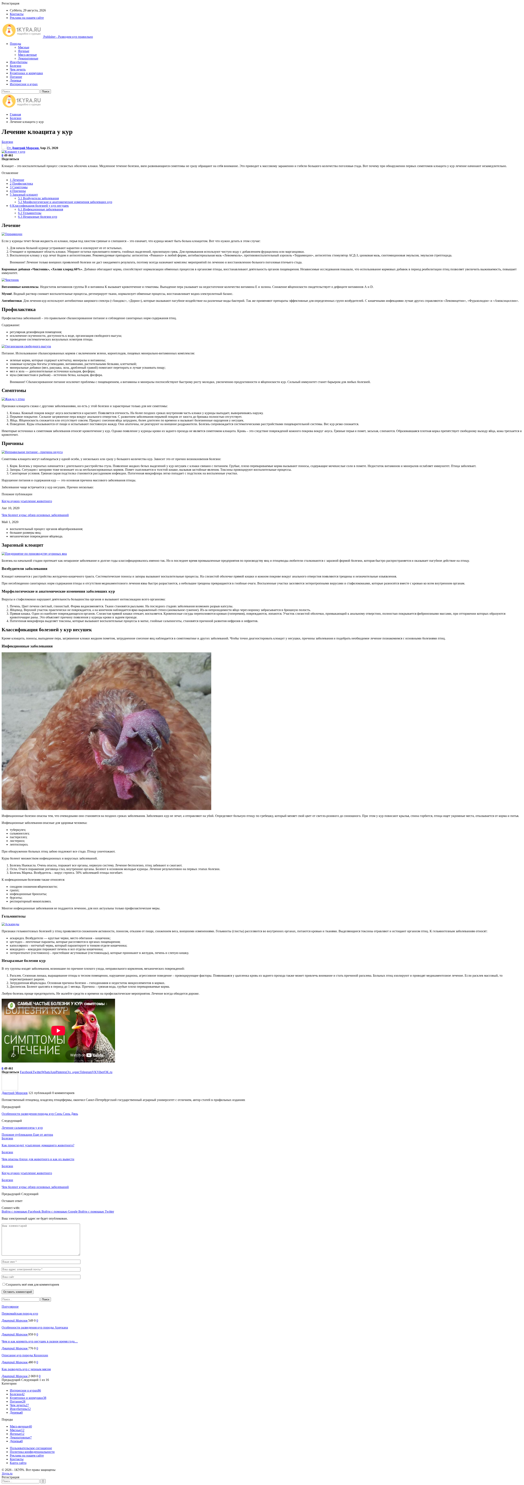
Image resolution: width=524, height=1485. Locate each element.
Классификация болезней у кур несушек (39, 205)
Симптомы (19, 187)
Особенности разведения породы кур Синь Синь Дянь (40, 1113)
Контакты (17, 14)
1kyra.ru (7, 1473)
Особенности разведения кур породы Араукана (35, 1327)
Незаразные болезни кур (37, 216)
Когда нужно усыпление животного (27, 501)
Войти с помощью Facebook (22, 1211)
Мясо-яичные (27, 54)
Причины (18, 191)
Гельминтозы (29, 213)
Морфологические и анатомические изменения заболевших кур (65, 202)
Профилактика (21, 183)
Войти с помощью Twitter (96, 1211)
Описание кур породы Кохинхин (25, 1355)
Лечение (17, 180)
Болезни (15, 65)
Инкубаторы (18, 62)
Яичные (23, 51)
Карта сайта (18, 1463)
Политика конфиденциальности (32, 1452)
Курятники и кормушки (26, 73)
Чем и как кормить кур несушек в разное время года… (40, 1341)
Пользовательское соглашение (31, 1448)
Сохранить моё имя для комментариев (32, 1284)
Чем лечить (18, 69)
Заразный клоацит (24, 194)
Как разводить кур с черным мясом (26, 1369)
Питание (16, 77)
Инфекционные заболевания (40, 209)
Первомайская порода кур (20, 1313)
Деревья (15, 80)
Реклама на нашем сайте (27, 17)
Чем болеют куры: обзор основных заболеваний (35, 515)
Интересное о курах (24, 84)
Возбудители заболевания (38, 198)
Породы (15, 43)
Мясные (23, 47)
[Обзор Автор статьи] (10, 1089)
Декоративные (28, 58)
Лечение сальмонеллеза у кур (22, 1127)
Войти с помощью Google (60, 1211)
